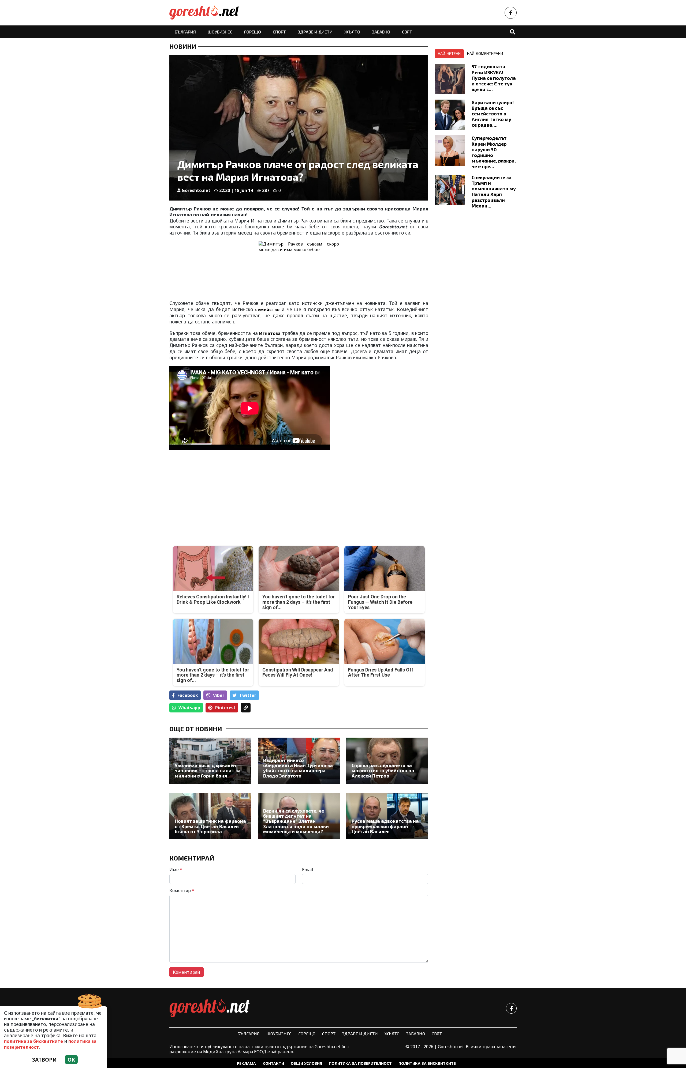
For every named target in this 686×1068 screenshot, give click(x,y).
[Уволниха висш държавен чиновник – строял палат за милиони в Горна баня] (210, 761)
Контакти (273, 1063)
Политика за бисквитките (427, 1063)
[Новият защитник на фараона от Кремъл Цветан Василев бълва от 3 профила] (210, 816)
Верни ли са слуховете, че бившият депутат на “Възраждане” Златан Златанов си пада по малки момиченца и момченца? (296, 821)
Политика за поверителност (360, 1063)
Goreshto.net (196, 190)
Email (307, 869)
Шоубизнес (220, 31)
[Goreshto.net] (209, 1008)
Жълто (352, 31)
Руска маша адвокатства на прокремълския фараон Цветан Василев (385, 826)
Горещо (252, 31)
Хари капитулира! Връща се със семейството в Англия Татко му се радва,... (493, 113)
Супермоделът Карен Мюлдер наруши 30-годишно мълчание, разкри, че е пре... (494, 152)
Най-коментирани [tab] (485, 53)
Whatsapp (189, 708)
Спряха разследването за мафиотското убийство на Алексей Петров (383, 770)
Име (175, 869)
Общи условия (306, 1063)
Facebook (187, 695)
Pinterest (225, 708)
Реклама (246, 1063)
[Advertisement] (232, 494)
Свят (407, 31)
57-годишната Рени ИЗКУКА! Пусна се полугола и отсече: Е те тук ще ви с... (494, 77)
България (185, 31)
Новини (182, 46)
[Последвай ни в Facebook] (511, 13)
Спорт (279, 31)
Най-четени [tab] (449, 53)
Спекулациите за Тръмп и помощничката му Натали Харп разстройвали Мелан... (494, 191)
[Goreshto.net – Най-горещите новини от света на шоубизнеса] (204, 12)
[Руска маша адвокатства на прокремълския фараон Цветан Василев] (387, 816)
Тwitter (247, 695)
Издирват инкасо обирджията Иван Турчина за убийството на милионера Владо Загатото (298, 768)
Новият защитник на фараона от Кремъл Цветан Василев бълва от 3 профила (210, 826)
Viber (218, 695)
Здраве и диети (315, 31)
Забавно (381, 31)
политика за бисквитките (33, 1041)
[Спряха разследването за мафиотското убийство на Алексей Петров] (387, 761)
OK (71, 1059)
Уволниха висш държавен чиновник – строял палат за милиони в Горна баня (208, 770)
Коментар (181, 890)
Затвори (44, 1059)
